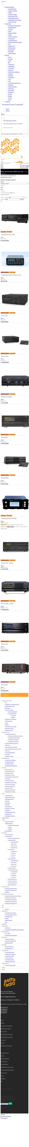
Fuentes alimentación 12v (11, 901)
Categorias (8, 23)
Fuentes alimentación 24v (11, 903)
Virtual (3, 969)
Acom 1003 (4, 315)
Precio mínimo (5, 197)
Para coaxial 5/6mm (12, 882)
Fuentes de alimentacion (7, 1070)
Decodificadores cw (9, 946)
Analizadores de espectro (11, 914)
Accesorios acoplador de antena (15, 735)
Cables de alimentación (10, 897)
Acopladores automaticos (14, 737)
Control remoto (12, 40)
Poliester (13, 717)
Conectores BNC (12, 840)
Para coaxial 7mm (12, 884)
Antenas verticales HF (10, 789)
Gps (3, 905)
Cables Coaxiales (12, 11)
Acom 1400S (4, 356)
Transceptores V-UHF (10, 961)
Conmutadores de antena (11, 747)
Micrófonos (7, 810)
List (2, 189)
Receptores (11, 49)
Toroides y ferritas (9, 756)
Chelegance (11, 66)
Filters (2, 181)
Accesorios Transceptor (14, 25)
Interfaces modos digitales (11, 935)
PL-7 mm (13, 877)
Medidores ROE (8, 920)
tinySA (10, 98)
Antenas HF (7, 778)
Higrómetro (7, 927)
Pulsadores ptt (8, 814)
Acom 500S (4, 437)
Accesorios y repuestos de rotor (12, 704)
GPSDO (7, 918)
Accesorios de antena (7, 700)
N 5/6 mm (13, 853)
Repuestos (7, 754)
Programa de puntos (6, 1045)
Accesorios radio (5, 732)
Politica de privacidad (6, 1026)
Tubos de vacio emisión (10, 965)
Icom (9, 79)
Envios (2, 1043)
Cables (10, 12)
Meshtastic (4, 924)
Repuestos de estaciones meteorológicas (14, 929)
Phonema (11, 88)
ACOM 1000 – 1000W (7, 563)
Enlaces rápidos (9, 7)
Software (7, 892)
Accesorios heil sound (10, 797)
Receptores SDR (12, 16)
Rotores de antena (9, 728)
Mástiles (7, 724)
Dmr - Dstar (8, 933)
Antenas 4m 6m (9, 769)
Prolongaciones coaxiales (10, 726)
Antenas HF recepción (10, 784)
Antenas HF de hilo (9, 780)
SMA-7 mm (13, 866)
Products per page (6, 193)
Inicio (2, 175)
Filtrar (22, 199)
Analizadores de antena (14, 20)
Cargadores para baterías (11, 899)
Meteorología (11, 48)
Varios (3, 967)
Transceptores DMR (9, 955)
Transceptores (12, 53)
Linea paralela (8, 830)
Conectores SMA (12, 858)
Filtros (6, 722)
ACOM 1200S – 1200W (7, 603)
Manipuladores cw (9, 948)
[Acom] (6, 165)
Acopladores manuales (13, 739)
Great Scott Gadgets (13, 72)
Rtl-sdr (10, 94)
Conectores (11, 38)
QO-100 (7, 909)
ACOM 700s (4, 644)
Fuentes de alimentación (15, 42)
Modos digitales (12, 14)
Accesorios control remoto (11, 888)
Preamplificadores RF (10, 752)
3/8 (5, 702)
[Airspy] (6, 166)
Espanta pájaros (8, 721)
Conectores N (11, 849)
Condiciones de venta (6, 1034)
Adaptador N (14, 851)
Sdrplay (10, 96)
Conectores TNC (12, 868)
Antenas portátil (8, 788)
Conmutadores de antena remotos (13, 748)
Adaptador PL (14, 871)
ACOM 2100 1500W (6, 396)
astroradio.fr (4, 1012)
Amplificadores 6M (9, 762)
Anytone (10, 59)
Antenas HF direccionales (11, 782)
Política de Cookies (6, 1028)
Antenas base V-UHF (9, 771)
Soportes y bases (9, 730)
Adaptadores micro (9, 799)
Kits (9, 44)
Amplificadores (12, 9)
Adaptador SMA (14, 860)
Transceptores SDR (13, 18)
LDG (9, 81)
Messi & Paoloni (12, 86)
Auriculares (7, 802)
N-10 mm (13, 855)
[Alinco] (6, 168)
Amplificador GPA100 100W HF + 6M (11, 275)
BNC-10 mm (14, 845)
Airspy (9, 61)
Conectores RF (12, 22)
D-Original (11, 68)
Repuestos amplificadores (11, 765)
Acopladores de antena (10, 734)
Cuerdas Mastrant (12, 713)
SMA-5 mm (13, 864)
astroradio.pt (4, 1011)
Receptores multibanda (10, 941)
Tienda (5, 175)
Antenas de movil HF (10, 775)
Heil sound (11, 77)
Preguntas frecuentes (7, 1037)
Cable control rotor (9, 821)
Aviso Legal (4, 1031)
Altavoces (7, 801)
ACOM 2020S (5, 477)
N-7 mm (13, 856)
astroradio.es (4, 1009)
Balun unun (7, 708)
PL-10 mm (13, 873)
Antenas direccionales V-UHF (11, 776)
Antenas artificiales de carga (11, 743)
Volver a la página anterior (8, 180)
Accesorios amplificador (10, 760)
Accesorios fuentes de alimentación (13, 895)
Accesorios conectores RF (14, 838)
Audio (9, 31)
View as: (3, 185)
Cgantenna (11, 64)
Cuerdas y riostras (9, 709)
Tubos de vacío (5, 963)
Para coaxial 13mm (12, 881)
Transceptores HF (9, 957)
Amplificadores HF (9, 763)
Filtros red (7, 750)
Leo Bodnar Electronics (14, 83)
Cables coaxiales (8, 823)
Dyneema (13, 715)
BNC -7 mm (14, 843)
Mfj (1, 1081)
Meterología (4, 1073)
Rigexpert (11, 92)
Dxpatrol (10, 74)
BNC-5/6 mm (14, 847)
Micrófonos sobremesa (10, 812)
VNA (6, 922)
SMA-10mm (14, 862)
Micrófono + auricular (10, 808)
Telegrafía (10, 51)
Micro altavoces (8, 806)
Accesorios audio (9, 795)
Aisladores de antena (10, 706)
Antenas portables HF (10, 786)
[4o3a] (6, 164)
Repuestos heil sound (10, 815)
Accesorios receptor (9, 939)
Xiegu (9, 99)
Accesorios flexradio (9, 952)
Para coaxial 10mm (12, 879)
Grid (2, 187)
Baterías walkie (12, 33)
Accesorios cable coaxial (13, 825)
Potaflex (10, 829)
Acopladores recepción (13, 741)
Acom (9, 57)
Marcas (7, 55)
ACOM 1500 (4, 684)
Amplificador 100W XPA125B (9, 518)
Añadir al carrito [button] (5, 272)
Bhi (9, 62)
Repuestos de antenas (10, 791)
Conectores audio (9, 834)
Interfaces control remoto (11, 890)
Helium (10, 827)
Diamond (10, 70)
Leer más (3, 231)
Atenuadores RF (9, 916)
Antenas (10, 29)
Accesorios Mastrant (12, 711)
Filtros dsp (7, 804)
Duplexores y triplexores (10, 719)
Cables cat (7, 745)
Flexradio (10, 75)
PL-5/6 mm (13, 875)
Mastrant (10, 85)
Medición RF (11, 46)
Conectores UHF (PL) (13, 869)
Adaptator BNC (14, 842)
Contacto (7, 101)
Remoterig (11, 90)
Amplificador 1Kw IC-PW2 (8, 234)
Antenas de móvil (9, 773)
